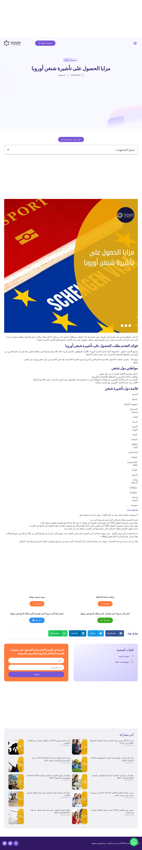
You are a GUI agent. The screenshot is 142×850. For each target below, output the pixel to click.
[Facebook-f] (15, 843)
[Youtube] (10, 843)
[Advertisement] (71, 19)
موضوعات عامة (71, 60)
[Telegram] (4, 843)
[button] (135, 43)
